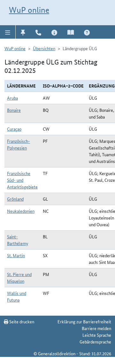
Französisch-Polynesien (18, 144)
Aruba (12, 98)
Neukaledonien (20, 211)
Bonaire (14, 110)
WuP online (29, 10)
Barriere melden (96, 328)
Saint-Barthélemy (17, 239)
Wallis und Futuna (16, 296)
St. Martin (16, 255)
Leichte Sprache (96, 335)
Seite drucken (21, 321)
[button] (8, 32)
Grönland (15, 199)
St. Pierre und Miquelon (19, 277)
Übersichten (44, 48)
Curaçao (14, 129)
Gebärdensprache (95, 341)
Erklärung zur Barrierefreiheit (84, 321)
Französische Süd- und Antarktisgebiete (22, 180)
